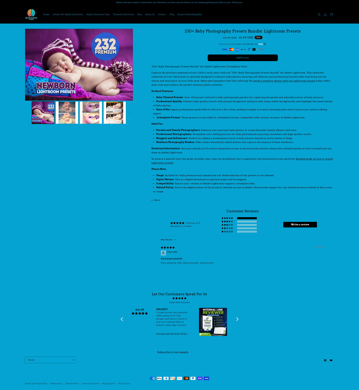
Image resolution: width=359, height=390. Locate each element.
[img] (168, 247)
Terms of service (72, 384)
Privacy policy (124, 384)
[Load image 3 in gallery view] (91, 112)
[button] (319, 14)
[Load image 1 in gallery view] (43, 112)
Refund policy (56, 384)
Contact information (90, 384)
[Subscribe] (72, 360)
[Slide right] (130, 113)
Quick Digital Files (39, 384)
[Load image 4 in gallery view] (114, 112)
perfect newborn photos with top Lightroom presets (284, 80)
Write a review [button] (300, 224)
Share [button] (157, 200)
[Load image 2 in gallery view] (67, 112)
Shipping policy (109, 384)
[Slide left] (28, 113)
